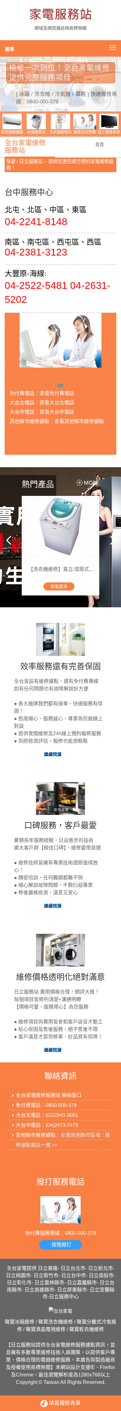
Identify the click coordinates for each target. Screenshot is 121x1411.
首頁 (99, 144)
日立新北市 (100, 1268)
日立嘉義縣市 (82, 1282)
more (83, 483)
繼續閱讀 (52, 754)
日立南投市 (101, 1275)
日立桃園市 (18, 1275)
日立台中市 (73, 1275)
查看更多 (59, 587)
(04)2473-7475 (62, 1125)
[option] (60, 84)
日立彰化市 (19, 1282)
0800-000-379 (61, 1105)
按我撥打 (61, 1244)
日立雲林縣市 (49, 1282)
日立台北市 (72, 1268)
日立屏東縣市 (72, 1289)
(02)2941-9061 (62, 1115)
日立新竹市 (46, 1275)
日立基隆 (48, 1268)
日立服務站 (23, 1345)
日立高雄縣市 (39, 1289)
